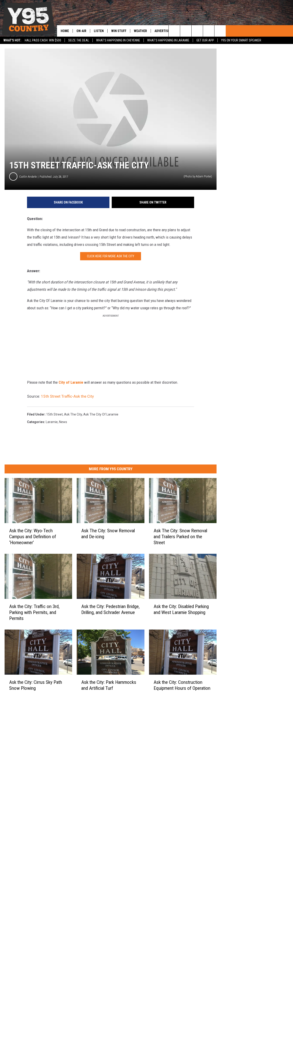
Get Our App (205, 40)
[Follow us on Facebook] (197, 31)
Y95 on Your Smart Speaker (241, 40)
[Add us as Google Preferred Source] (185, 31)
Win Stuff (118, 31)
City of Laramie (71, 382)
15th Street (54, 414)
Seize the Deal (78, 40)
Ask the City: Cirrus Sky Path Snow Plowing (35, 685)
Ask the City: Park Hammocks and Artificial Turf (108, 685)
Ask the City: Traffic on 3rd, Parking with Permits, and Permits (34, 612)
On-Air (81, 31)
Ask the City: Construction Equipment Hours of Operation (182, 685)
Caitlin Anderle (28, 176)
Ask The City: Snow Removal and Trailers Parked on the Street (180, 536)
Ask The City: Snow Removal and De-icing (108, 533)
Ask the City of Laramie (100, 414)
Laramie (52, 422)
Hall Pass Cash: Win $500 (43, 40)
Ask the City (73, 414)
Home (65, 31)
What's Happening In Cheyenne (118, 40)
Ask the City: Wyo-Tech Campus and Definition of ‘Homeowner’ (32, 536)
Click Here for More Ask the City (110, 256)
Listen (99, 31)
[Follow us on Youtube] (220, 31)
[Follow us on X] (208, 31)
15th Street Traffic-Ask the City (67, 396)
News (63, 422)
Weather (140, 31)
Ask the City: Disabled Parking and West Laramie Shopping (181, 609)
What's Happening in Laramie (168, 40)
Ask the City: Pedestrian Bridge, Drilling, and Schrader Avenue (110, 609)
